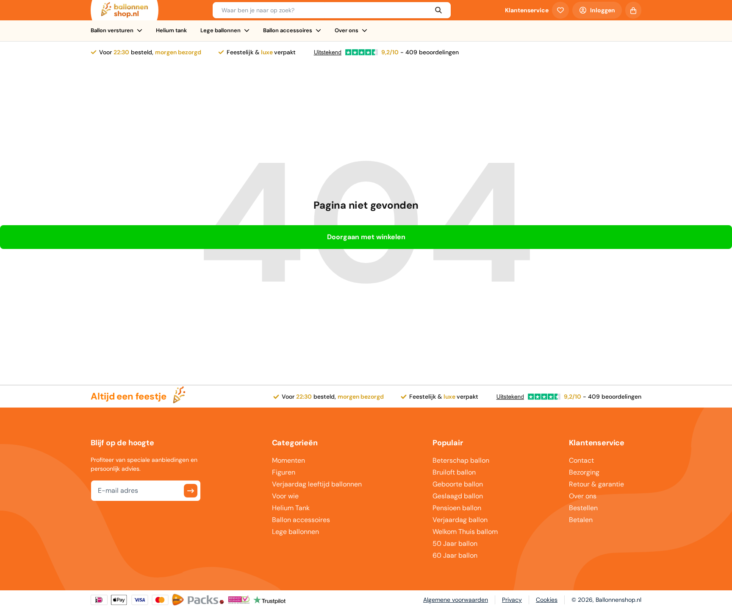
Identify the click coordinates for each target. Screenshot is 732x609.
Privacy (512, 599)
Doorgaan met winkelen (366, 236)
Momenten (288, 460)
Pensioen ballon (457, 507)
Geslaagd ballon (458, 496)
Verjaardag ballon (460, 519)
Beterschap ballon (461, 460)
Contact (581, 460)
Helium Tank (291, 507)
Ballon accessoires (287, 30)
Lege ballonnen (220, 30)
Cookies (546, 599)
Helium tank (171, 30)
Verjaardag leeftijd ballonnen (317, 484)
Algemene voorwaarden (455, 599)
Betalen (581, 519)
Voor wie (285, 496)
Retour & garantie (596, 484)
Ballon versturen (112, 30)
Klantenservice (527, 10)
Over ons (346, 30)
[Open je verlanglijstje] (560, 10)
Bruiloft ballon (454, 472)
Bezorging (584, 472)
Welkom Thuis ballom (465, 531)
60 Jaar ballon (455, 555)
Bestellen (583, 507)
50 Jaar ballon (455, 543)
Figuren (283, 472)
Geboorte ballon (458, 484)
